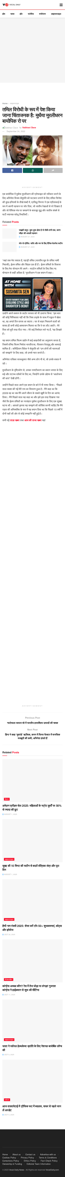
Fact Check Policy (49, 1160)
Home (5, 103)
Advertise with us (48, 1154)
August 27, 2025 (27, 237)
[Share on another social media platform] (53, 170)
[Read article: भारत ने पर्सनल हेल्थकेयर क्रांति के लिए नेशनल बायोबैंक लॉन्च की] (32, 1021)
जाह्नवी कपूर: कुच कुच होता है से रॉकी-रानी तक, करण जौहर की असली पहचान (40, 231)
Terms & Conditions (48, 1157)
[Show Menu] (61, 4)
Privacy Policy (27, 1157)
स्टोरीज (31, 13)
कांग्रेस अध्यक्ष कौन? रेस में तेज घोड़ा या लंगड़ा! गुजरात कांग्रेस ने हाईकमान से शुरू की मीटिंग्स (29, 988)
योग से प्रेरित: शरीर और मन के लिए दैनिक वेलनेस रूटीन (41, 243)
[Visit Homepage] (11, 5)
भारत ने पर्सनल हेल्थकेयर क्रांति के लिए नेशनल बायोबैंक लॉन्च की (32, 1048)
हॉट (21, 13)
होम (3, 13)
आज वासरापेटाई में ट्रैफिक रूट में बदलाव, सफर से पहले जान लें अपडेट (31, 1108)
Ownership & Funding (12, 1163)
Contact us (30, 1154)
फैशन (7, 799)
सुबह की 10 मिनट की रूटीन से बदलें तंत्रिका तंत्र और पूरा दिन (30, 868)
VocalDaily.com (52, 1169)
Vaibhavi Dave (29, 127)
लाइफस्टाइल (56, 13)
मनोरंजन (42, 13)
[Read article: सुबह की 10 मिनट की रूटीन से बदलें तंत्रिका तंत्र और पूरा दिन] (32, 840)
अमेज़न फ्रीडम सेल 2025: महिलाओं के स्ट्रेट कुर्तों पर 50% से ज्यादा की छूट (32, 807)
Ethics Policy (30, 1160)
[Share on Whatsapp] (33, 170)
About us (16, 1154)
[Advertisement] (32, 50)
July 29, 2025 (9, 934)
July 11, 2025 (9, 994)
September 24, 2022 (16, 131)
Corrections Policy (10, 1160)
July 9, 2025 (9, 1054)
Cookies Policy (9, 1157)
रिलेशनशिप (8, 979)
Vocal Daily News (16, 1169)
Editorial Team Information (39, 1163)
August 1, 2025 (10, 814)
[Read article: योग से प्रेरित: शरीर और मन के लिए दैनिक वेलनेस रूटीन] (9, 247)
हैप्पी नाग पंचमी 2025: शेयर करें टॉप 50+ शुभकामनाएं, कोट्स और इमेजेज (32, 928)
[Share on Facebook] (12, 170)
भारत (12, 13)
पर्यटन (7, 1099)
